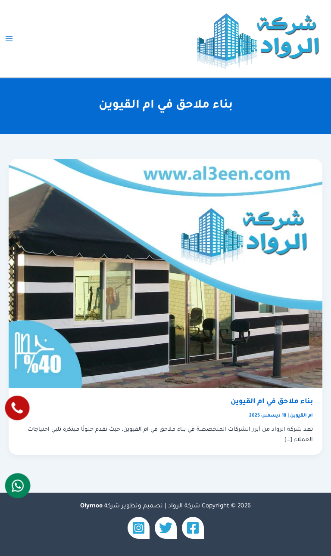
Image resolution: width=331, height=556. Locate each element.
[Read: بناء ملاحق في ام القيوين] (165, 274)
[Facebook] (193, 528)
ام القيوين (301, 415)
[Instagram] (139, 528)
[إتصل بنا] (17, 407)
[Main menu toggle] (9, 39)
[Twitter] (166, 528)
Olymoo (91, 506)
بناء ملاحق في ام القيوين (272, 402)
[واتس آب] (18, 485)
